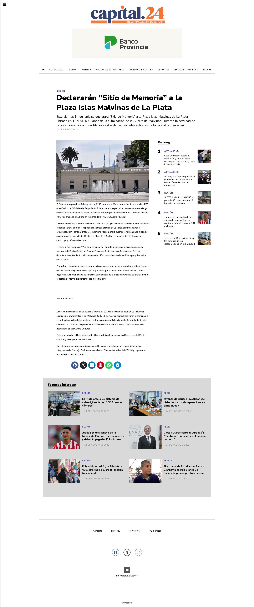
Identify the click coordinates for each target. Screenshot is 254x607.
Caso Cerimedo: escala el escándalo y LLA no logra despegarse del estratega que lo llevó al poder (179, 160)
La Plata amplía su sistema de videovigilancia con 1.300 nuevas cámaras (102, 402)
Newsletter (134, 530)
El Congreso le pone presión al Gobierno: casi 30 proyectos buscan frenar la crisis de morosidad (179, 181)
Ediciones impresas (186, 70)
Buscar (207, 70)
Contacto (97, 530)
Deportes (163, 70)
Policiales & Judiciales (110, 70)
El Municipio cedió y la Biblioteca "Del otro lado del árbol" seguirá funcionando (102, 470)
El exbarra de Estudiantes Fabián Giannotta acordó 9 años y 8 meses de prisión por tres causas (184, 470)
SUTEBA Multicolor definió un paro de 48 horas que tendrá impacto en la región (179, 200)
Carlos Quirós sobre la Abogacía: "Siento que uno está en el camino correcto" (185, 436)
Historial (115, 530)
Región (72, 70)
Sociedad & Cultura (141, 70)
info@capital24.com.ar (127, 575)
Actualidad (56, 70)
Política (86, 70)
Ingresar (156, 530)
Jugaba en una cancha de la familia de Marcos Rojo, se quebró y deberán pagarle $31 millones (103, 436)
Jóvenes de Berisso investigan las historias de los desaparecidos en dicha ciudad (184, 402)
